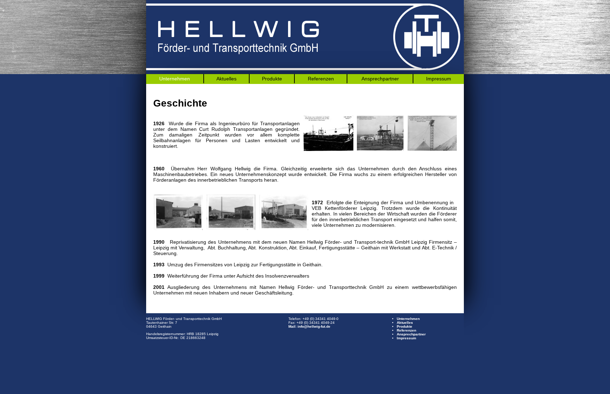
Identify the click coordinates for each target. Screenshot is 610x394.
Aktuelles (226, 78)
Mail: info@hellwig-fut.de (309, 326)
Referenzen (321, 78)
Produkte (272, 78)
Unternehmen (174, 78)
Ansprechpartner (380, 78)
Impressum (438, 78)
